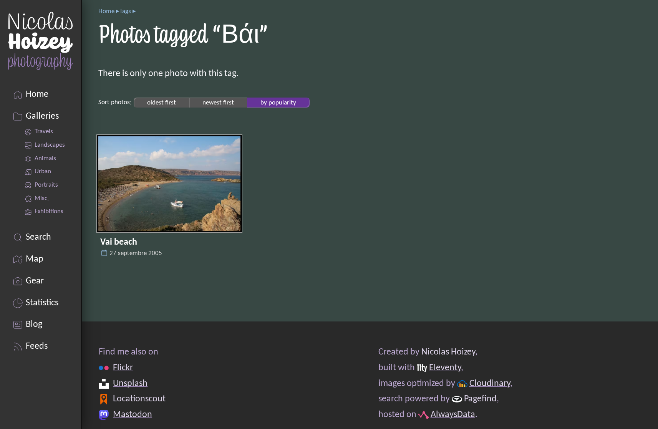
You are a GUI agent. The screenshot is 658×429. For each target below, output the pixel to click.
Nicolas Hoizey (448, 352)
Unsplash (130, 383)
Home (106, 11)
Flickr (123, 368)
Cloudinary (489, 383)
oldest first (161, 102)
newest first (218, 102)
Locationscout (139, 399)
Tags (125, 11)
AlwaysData (452, 414)
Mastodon (132, 414)
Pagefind (480, 399)
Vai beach (118, 242)
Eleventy (445, 368)
